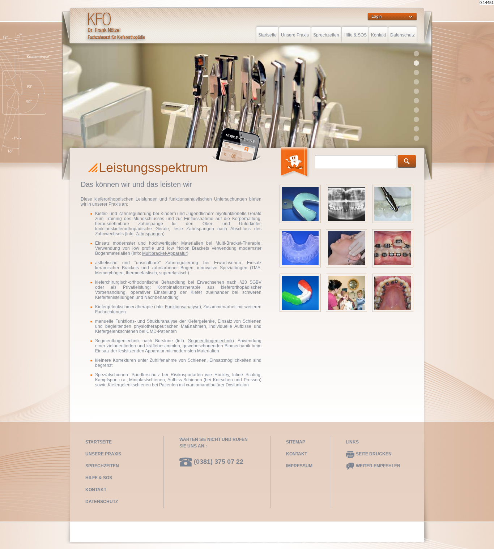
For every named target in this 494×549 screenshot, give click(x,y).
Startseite (267, 35)
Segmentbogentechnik (210, 340)
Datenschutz (402, 35)
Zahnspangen (149, 233)
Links (352, 442)
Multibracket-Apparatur (164, 253)
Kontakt (378, 35)
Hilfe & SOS (355, 35)
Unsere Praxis (295, 35)
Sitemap (295, 442)
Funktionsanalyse (182, 306)
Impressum (299, 465)
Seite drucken (373, 453)
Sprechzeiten (326, 35)
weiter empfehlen (377, 465)
